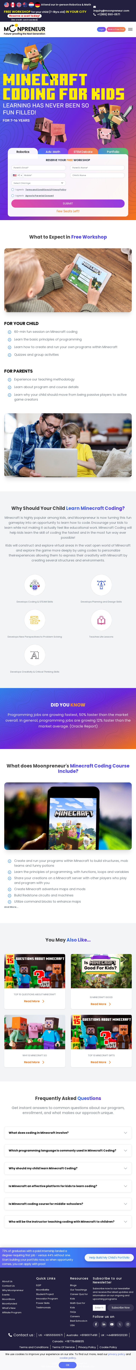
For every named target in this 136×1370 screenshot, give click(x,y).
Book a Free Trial (116, 29)
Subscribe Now (121, 1307)
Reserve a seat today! (24, 16)
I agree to (19, 189)
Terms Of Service (63, 1347)
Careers (75, 1316)
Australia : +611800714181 (81, 1335)
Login (101, 29)
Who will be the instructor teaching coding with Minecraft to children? (61, 1222)
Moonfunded (9, 1303)
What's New (9, 1308)
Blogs (73, 1285)
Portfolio (113, 152)
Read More (32, 1001)
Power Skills (43, 1303)
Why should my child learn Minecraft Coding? (43, 1168)
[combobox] (17, 175)
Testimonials (43, 1307)
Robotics (22, 152)
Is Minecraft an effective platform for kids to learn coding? (53, 1186)
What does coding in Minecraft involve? (39, 1133)
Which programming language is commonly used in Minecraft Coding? (62, 1150)
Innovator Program (47, 1298)
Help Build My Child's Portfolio (109, 1258)
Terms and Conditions (34, 1347)
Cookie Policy (108, 1347)
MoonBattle (42, 1289)
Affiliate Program (11, 1312)
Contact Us (8, 1286)
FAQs (73, 1312)
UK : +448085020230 (114, 1335)
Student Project (45, 1294)
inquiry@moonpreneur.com (111, 10)
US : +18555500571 (51, 1335)
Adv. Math (53, 152)
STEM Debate (83, 152)
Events (6, 1294)
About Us (7, 1281)
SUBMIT (68, 203)
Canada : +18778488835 (68, 1341)
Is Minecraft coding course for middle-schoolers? (46, 1204)
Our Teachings (78, 1289)
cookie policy (68, 1358)
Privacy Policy (87, 1347)
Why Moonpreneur (13, 1290)
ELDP (38, 1285)
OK (67, 1365)
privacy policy (116, 1354)
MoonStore (8, 1299)
